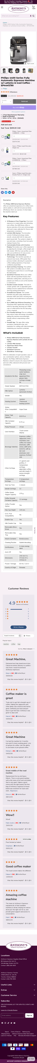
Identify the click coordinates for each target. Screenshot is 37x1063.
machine (6, 644)
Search (7, 1032)
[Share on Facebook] (2, 192)
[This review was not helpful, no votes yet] (29, 679)
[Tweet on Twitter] (6, 192)
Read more (13, 791)
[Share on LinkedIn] (9, 192)
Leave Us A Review (6, 1035)
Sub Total (5, 128)
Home (5, 23)
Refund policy (26, 1032)
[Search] (33, 16)
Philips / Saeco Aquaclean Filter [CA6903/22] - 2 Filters (22, 159)
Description (7, 200)
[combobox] (16, 16)
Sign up (29, 1015)
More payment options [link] (18, 112)
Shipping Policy (5, 1034)
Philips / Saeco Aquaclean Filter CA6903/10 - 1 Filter (22, 132)
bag (19, 644)
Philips (5, 89)
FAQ (15, 1035)
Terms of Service (15, 1032)
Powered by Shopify (18, 1058)
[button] (18, 1061)
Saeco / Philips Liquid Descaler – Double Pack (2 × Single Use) (22, 174)
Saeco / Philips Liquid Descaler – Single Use (22, 147)
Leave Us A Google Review (9, 1010)
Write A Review (18, 627)
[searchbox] (10, 635)
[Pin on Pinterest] (13, 192)
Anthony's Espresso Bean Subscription (23, 1034)
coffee (13, 644)
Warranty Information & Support (27, 1035)
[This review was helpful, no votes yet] (25, 679)
